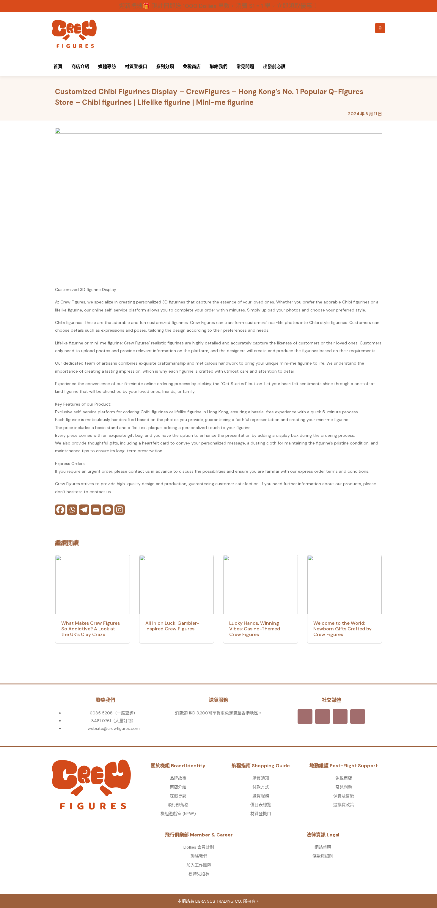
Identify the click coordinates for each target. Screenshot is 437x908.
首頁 (58, 66)
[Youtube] (357, 716)
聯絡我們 (218, 66)
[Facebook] (60, 509)
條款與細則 (322, 856)
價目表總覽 (260, 804)
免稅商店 (192, 66)
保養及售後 (343, 795)
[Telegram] (84, 509)
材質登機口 (136, 66)
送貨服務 (260, 795)
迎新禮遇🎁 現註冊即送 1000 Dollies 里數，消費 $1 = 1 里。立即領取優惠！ (218, 6)
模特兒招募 (198, 874)
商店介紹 (80, 66)
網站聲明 (323, 847)
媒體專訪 (107, 66)
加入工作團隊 (198, 865)
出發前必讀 (274, 66)
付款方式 (260, 787)
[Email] (96, 509)
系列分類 (165, 66)
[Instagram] (119, 509)
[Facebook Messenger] (108, 509)
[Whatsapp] (72, 509)
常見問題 (245, 66)
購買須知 (260, 778)
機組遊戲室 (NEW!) (178, 813)
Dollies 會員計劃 (198, 847)
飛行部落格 (178, 804)
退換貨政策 (343, 804)
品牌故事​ (178, 778)
